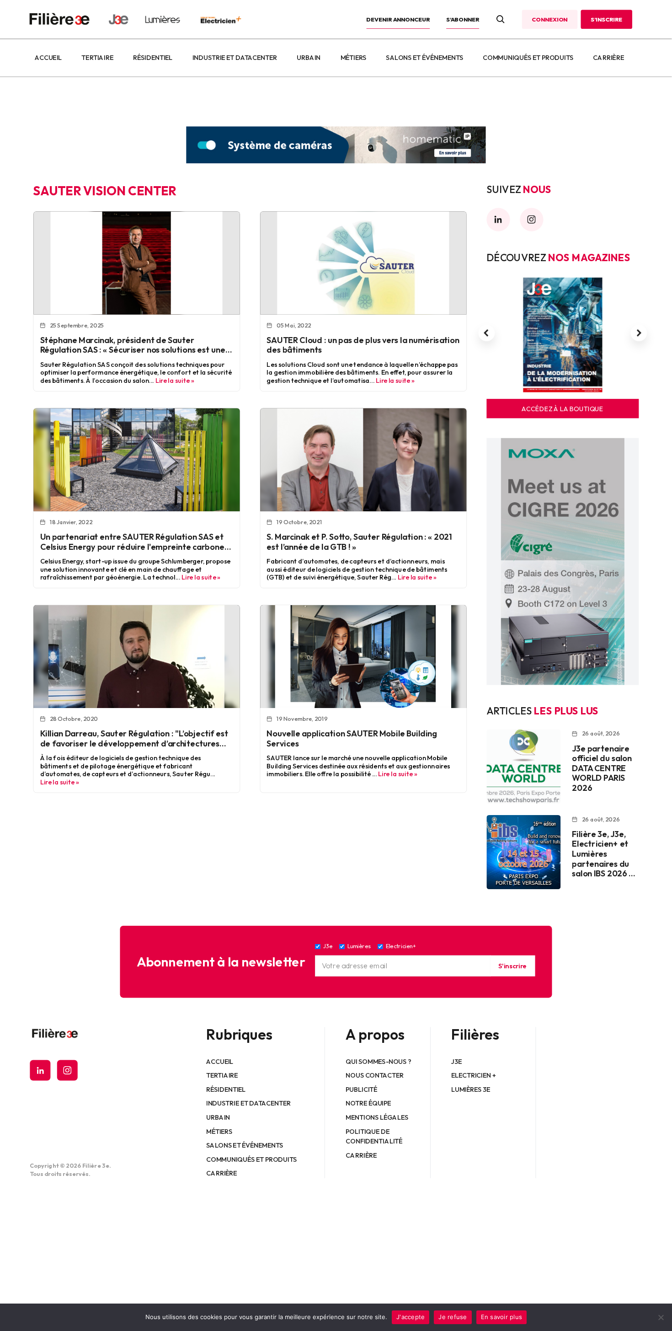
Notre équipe (368, 1103)
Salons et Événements (424, 58)
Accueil (48, 58)
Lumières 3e (471, 1089)
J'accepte (410, 1316)
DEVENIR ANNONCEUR (398, 19)
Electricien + (473, 1075)
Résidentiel (152, 58)
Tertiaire (97, 58)
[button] (486, 333)
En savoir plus (502, 1316)
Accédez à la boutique (562, 408)
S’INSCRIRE (606, 19)
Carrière (608, 58)
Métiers (354, 58)
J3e (456, 1061)
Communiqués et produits (528, 58)
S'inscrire (512, 965)
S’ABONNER (462, 19)
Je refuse (452, 1316)
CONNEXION (549, 19)
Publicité (362, 1089)
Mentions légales (377, 1117)
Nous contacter (375, 1075)
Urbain (308, 58)
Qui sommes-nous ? (378, 1061)
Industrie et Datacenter (234, 58)
